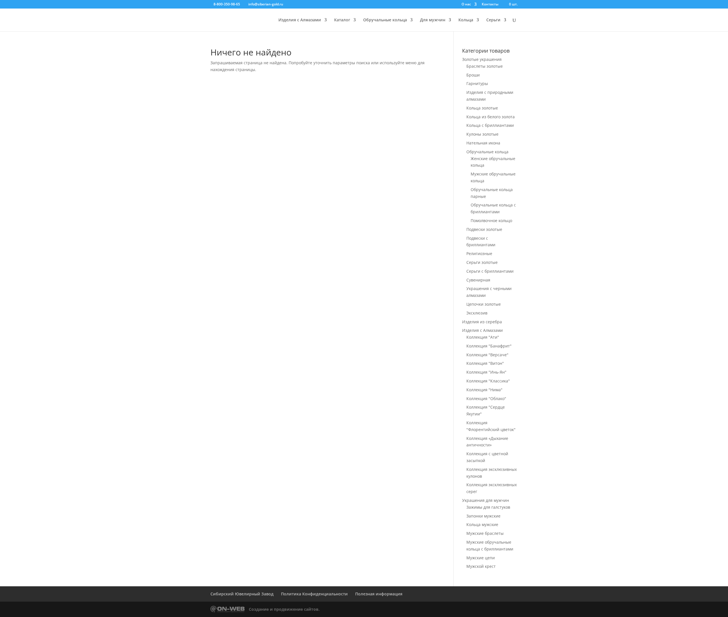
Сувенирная (478, 280)
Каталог (342, 20)
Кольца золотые (482, 108)
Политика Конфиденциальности (314, 594)
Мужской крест (481, 566)
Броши (473, 75)
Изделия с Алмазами (299, 20)
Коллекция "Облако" (486, 398)
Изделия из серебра (482, 321)
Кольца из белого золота (490, 116)
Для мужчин (432, 20)
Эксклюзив (476, 313)
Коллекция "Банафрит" (489, 346)
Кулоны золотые (482, 134)
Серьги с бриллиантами (490, 271)
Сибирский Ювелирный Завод (242, 594)
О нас (466, 5)
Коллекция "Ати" (482, 337)
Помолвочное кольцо (491, 220)
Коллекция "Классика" (488, 381)
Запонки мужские (483, 516)
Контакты (490, 5)
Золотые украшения (482, 59)
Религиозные (479, 253)
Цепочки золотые (483, 304)
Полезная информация (378, 594)
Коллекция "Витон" (485, 363)
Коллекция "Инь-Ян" (486, 372)
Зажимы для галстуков (488, 507)
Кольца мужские (482, 524)
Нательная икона (483, 143)
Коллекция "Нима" (484, 389)
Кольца (465, 20)
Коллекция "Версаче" (487, 354)
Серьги (493, 20)
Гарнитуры (477, 83)
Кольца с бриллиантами (490, 125)
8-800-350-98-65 (227, 4)
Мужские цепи (480, 557)
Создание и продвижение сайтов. (284, 609)
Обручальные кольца (385, 20)
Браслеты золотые (484, 66)
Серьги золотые (482, 262)
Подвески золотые (484, 229)
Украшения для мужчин (485, 500)
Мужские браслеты (485, 533)
